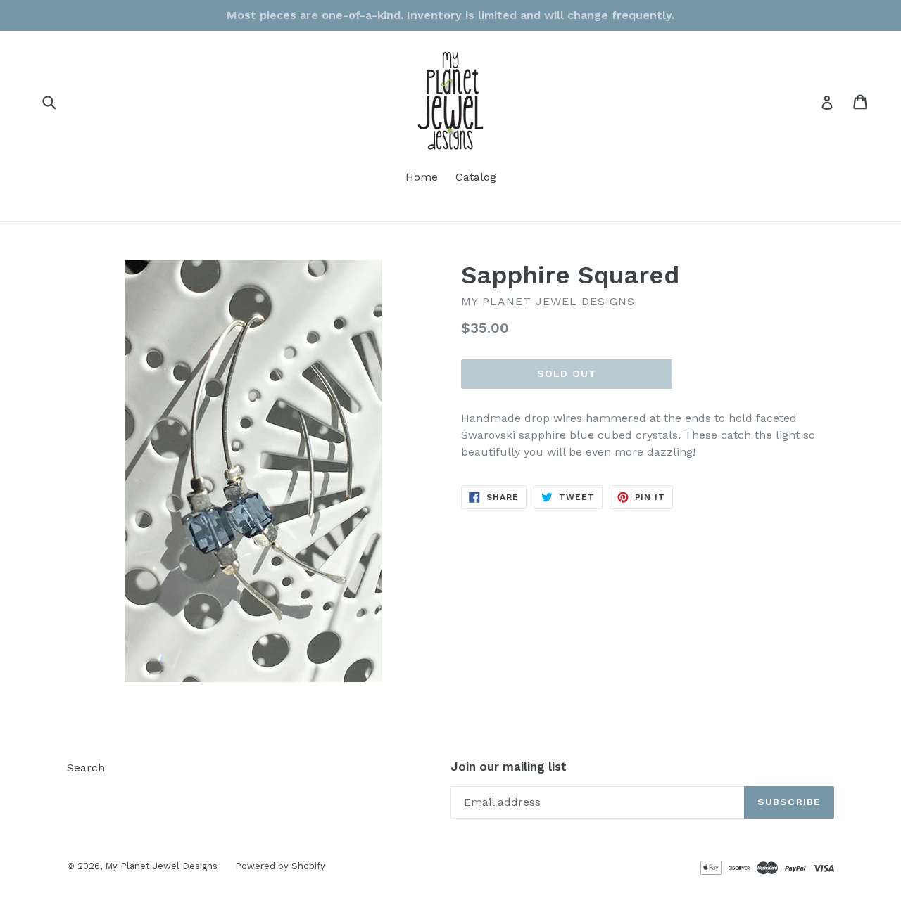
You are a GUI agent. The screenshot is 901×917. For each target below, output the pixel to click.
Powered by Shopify (280, 866)
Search (86, 767)
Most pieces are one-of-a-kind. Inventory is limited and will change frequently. (450, 15)
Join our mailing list (508, 766)
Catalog (475, 177)
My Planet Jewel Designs (161, 866)
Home (421, 177)
